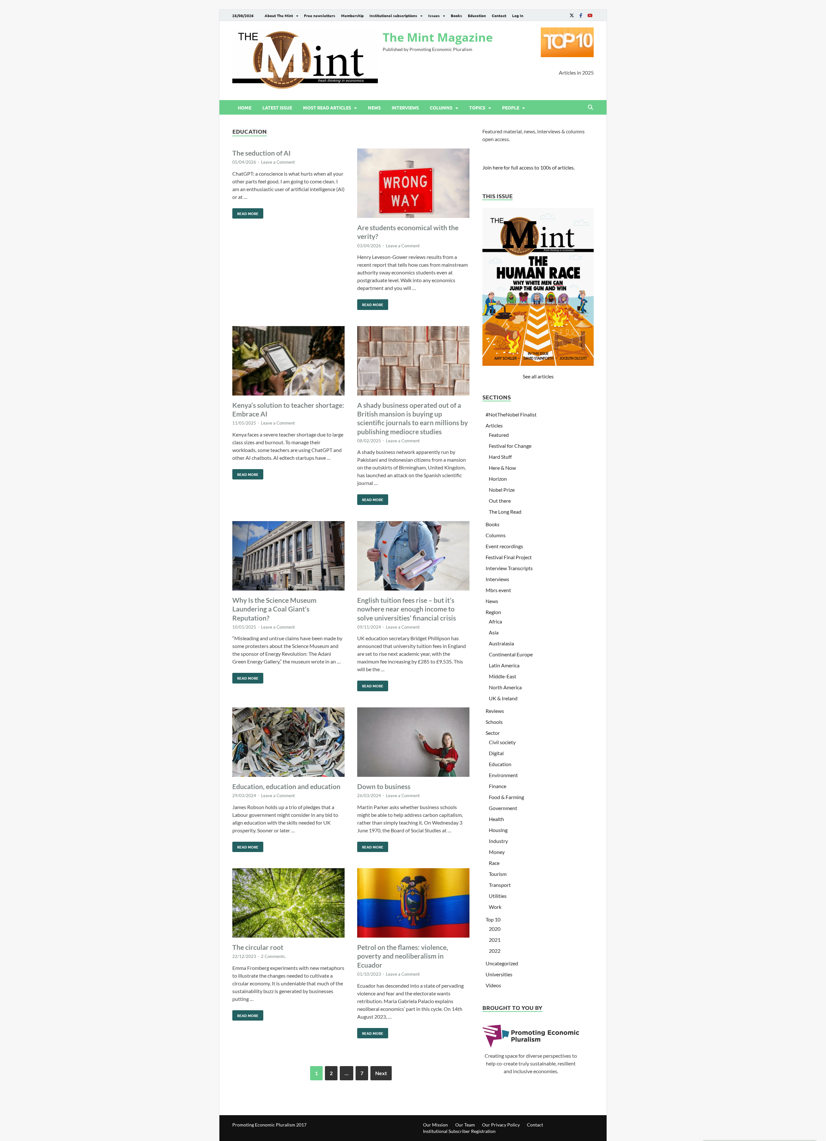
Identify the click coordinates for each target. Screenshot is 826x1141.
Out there (500, 501)
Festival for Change (510, 446)
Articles (494, 425)
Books (456, 15)
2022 (494, 951)
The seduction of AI (261, 153)
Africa (495, 621)
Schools (494, 722)
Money (497, 852)
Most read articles (327, 107)
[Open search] (590, 107)
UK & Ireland (503, 698)
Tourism (498, 874)
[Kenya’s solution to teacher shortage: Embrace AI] (288, 361)
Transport (500, 885)
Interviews (405, 107)
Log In (517, 15)
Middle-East (502, 676)
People (510, 107)
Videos (493, 985)
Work (495, 907)
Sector (493, 733)
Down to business (383, 786)
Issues (434, 15)
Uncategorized (502, 963)
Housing (498, 830)
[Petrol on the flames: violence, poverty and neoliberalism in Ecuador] (413, 904)
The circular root (257, 947)
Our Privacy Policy (501, 1124)
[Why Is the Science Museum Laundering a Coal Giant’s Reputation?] (288, 556)
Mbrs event (498, 590)
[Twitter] (572, 15)
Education (477, 15)
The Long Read (505, 512)
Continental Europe (511, 654)
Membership (352, 15)
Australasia (501, 643)
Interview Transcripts (509, 568)
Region (493, 612)
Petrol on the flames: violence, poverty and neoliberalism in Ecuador (402, 956)
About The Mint (279, 15)
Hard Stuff (500, 457)
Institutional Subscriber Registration (459, 1131)
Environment (503, 775)
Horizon (498, 479)
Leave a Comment (278, 162)
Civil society (502, 742)
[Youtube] (590, 15)
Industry (498, 841)
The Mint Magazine (438, 37)
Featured (499, 435)
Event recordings (504, 546)
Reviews (495, 711)
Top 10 (493, 919)
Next (381, 1073)
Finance (497, 786)
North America (505, 687)
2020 (494, 929)
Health (496, 819)
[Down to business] (413, 743)
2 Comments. (273, 956)
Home (244, 107)
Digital (496, 753)
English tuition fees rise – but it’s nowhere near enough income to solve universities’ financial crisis (406, 609)
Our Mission (435, 1124)
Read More (245, 212)
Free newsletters (319, 15)
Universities (499, 974)
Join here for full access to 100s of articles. (528, 167)
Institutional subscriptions (393, 15)
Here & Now (502, 468)
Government (503, 808)
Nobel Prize (502, 490)
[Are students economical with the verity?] (413, 184)
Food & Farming (506, 797)
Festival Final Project (509, 557)
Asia (494, 632)
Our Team (465, 1124)
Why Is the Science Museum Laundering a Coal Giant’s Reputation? (274, 609)
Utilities (498, 896)
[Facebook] (581, 15)
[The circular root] (288, 904)
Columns (441, 107)
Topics (477, 107)
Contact (499, 15)
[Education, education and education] (288, 743)
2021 (494, 940)
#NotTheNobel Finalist (511, 414)
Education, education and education (286, 786)
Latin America (504, 665)
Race (494, 863)
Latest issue (277, 107)
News (374, 107)
